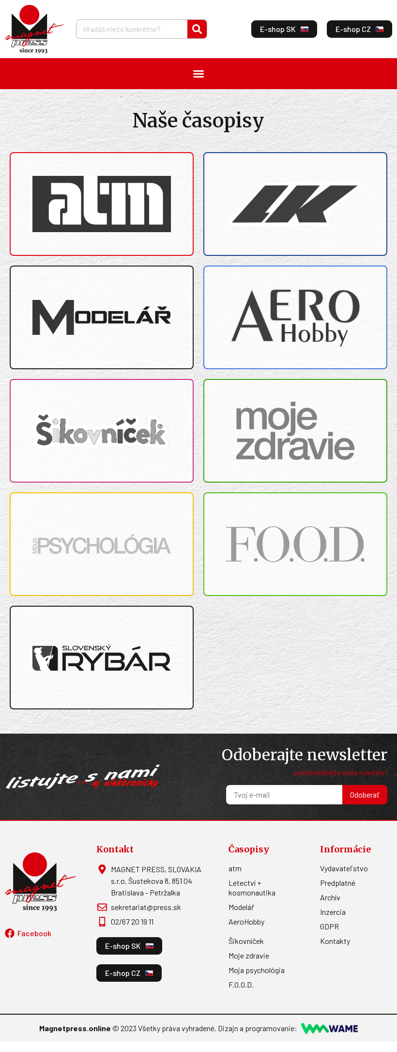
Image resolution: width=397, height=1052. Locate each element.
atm (235, 868)
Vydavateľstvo (344, 868)
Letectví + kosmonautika (252, 887)
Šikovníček (246, 940)
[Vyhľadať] (197, 29)
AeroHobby (246, 921)
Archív (330, 897)
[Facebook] (10, 933)
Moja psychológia (257, 969)
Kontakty (335, 940)
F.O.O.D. (241, 984)
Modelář (241, 906)
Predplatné (337, 882)
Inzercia (333, 911)
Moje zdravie (249, 955)
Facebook (34, 933)
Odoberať (365, 794)
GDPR (329, 926)
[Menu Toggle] (198, 73)
